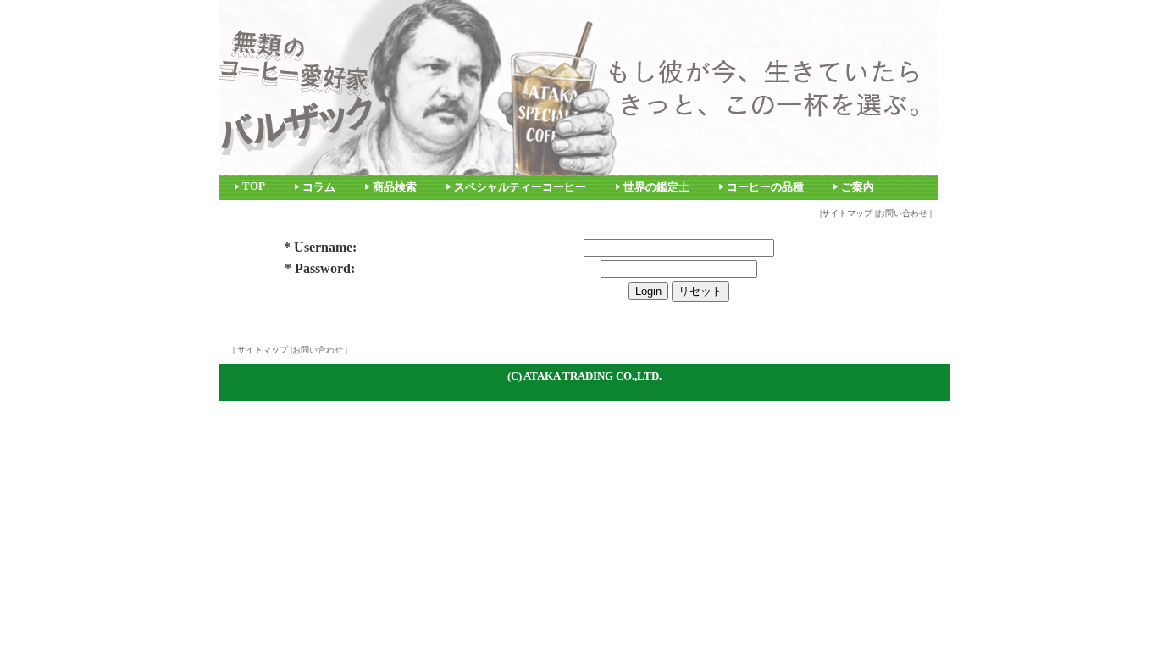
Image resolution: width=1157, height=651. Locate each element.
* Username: (320, 247)
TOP (253, 186)
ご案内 (857, 187)
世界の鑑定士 (656, 187)
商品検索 (395, 187)
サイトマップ (847, 213)
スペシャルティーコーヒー (520, 187)
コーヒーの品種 (765, 187)
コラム (318, 187)
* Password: (320, 268)
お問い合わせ (902, 213)
